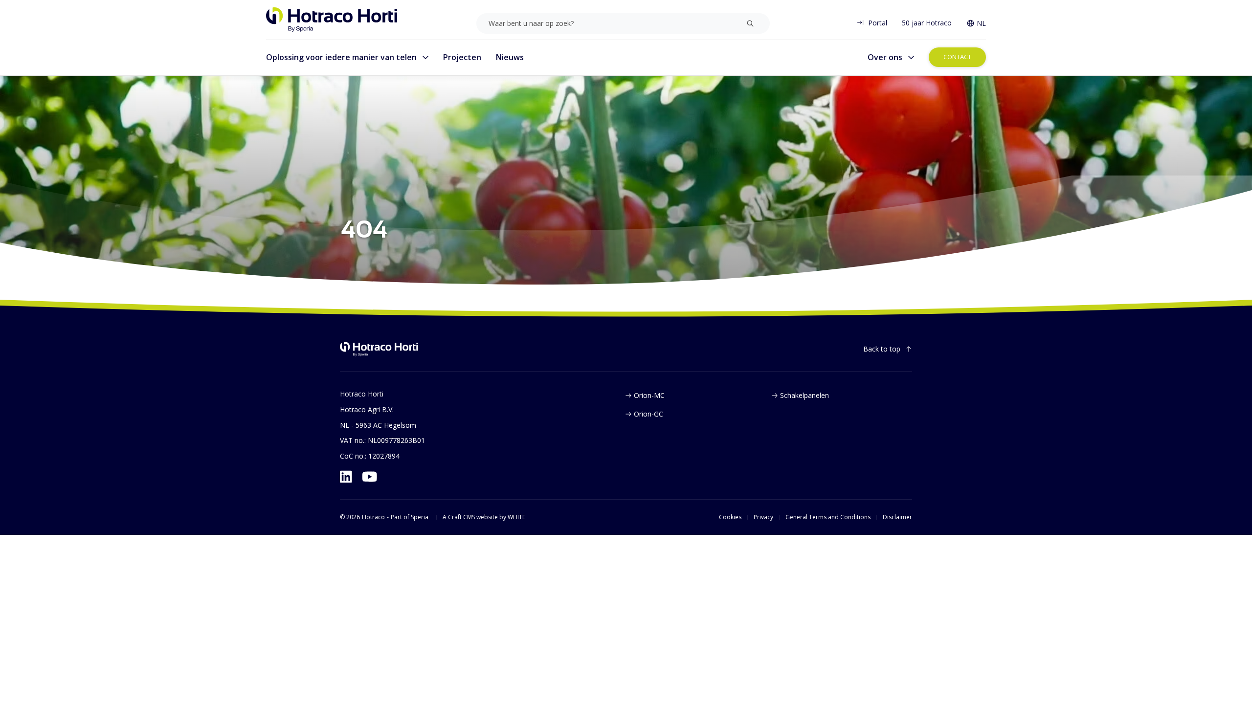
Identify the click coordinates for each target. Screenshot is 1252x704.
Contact (957, 56)
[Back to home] (379, 349)
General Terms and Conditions (828, 517)
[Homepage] (332, 19)
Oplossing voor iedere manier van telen (341, 57)
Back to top (881, 348)
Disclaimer (897, 517)
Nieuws (510, 57)
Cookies (730, 517)
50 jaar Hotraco (927, 22)
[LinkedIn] (346, 477)
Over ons (885, 57)
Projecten (462, 57)
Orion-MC (649, 395)
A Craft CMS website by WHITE (484, 517)
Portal (877, 22)
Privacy (763, 517)
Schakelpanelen (804, 395)
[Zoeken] (750, 23)
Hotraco (373, 517)
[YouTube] (370, 477)
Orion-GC (648, 413)
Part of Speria (409, 517)
